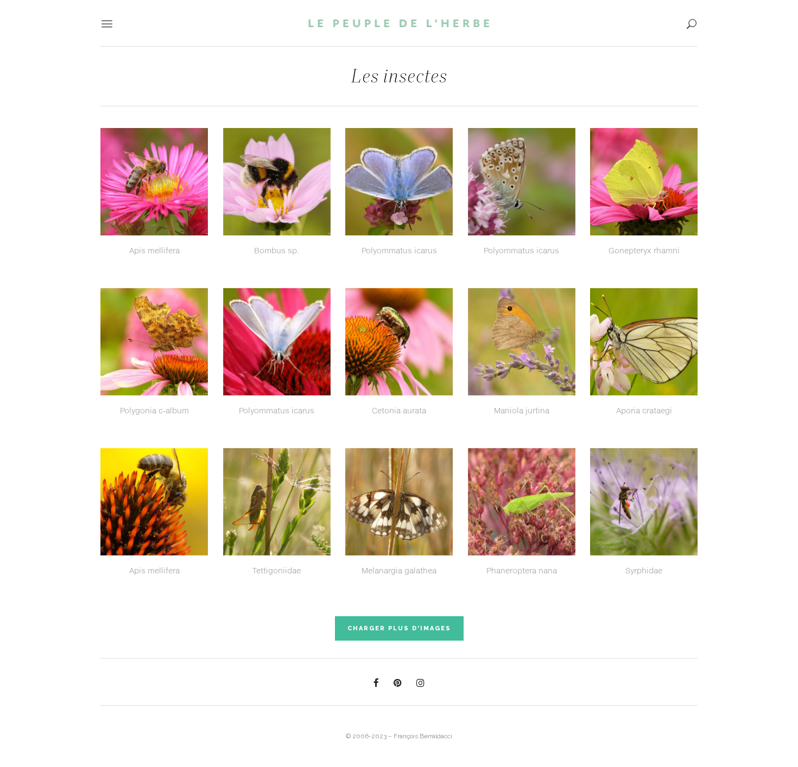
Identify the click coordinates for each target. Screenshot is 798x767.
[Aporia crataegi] (644, 344)
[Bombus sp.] (277, 184)
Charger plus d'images (399, 628)
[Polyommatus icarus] (399, 184)
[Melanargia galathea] (399, 504)
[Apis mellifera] (154, 184)
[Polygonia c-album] (154, 344)
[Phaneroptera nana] (522, 504)
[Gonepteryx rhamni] (644, 184)
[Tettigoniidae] (277, 504)
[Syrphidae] (644, 504)
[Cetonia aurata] (399, 344)
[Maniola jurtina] (522, 344)
